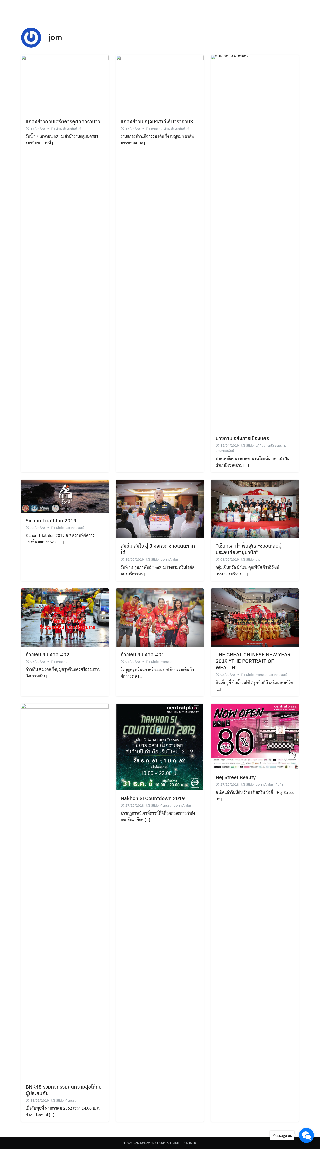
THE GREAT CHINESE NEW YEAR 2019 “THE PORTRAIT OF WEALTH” (253, 661)
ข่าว (58, 128)
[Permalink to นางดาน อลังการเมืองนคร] (255, 242)
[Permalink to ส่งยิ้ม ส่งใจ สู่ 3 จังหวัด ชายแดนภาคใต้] (160, 508)
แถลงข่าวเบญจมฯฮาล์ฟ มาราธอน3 (157, 121)
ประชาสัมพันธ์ (72, 128)
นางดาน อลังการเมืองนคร (242, 438)
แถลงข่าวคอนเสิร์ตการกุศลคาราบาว (63, 121)
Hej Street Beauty (236, 777)
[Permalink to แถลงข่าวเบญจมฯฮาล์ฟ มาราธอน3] (160, 83)
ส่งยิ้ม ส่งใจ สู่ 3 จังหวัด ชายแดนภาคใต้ (158, 549)
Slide (250, 445)
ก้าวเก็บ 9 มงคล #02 (48, 654)
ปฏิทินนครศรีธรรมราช (270, 445)
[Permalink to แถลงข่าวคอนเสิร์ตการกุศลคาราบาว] (65, 83)
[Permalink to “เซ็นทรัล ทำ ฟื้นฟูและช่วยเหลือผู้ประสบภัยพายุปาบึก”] (255, 508)
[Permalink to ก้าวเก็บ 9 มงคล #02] (65, 616)
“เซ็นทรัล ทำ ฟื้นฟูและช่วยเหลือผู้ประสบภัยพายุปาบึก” (249, 549)
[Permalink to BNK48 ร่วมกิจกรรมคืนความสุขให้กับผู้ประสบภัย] (65, 890)
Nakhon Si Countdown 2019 (153, 798)
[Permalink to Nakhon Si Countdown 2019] (160, 746)
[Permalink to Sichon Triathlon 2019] (65, 495)
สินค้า (279, 784)
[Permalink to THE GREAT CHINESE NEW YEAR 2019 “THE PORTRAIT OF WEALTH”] (255, 617)
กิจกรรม (156, 128)
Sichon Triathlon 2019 (51, 520)
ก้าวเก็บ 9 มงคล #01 (142, 654)
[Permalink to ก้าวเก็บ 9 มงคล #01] (160, 617)
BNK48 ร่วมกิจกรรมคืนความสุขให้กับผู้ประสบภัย (64, 1090)
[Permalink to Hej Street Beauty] (255, 735)
